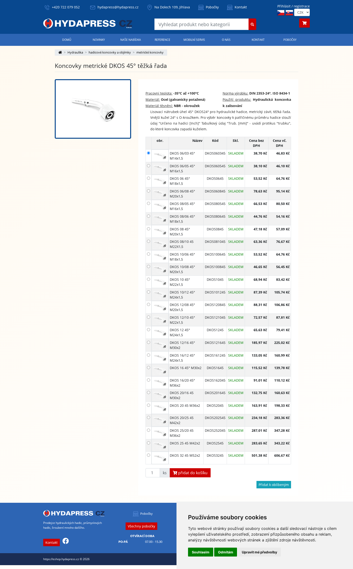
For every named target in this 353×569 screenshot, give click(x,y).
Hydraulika (75, 52)
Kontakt (240, 7)
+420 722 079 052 (66, 7)
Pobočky (212, 7)
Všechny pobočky (141, 526)
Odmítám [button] (225, 552)
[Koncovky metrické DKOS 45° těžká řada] (93, 109)
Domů (66, 40)
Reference (162, 40)
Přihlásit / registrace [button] (293, 6)
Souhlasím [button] (200, 552)
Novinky (99, 40)
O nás (226, 40)
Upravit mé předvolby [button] (259, 552)
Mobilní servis (194, 40)
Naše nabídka (130, 40)
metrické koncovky (150, 52)
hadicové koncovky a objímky (110, 52)
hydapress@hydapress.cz (118, 7)
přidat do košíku (192, 472)
